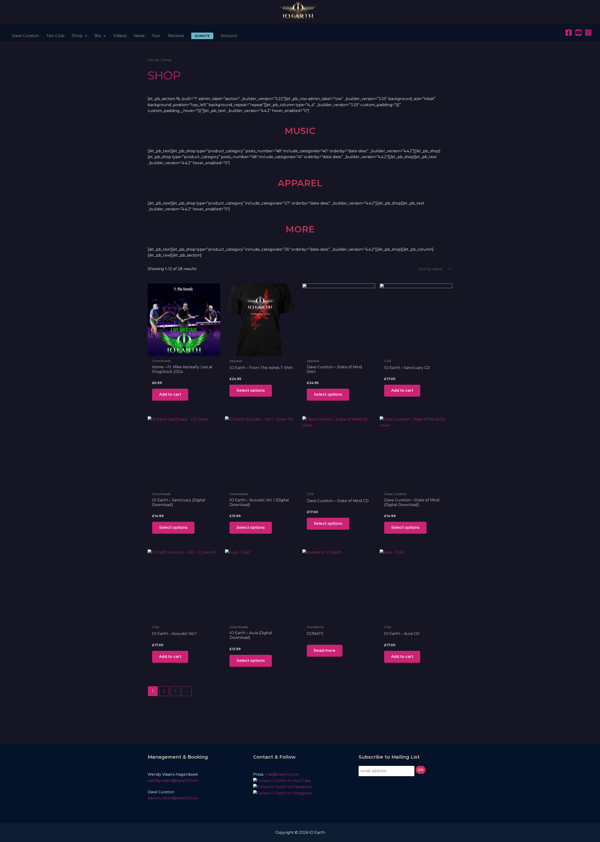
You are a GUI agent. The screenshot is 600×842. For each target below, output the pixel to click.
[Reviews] (176, 30)
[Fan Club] (55, 30)
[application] (84, 30)
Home (153, 60)
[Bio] (100, 30)
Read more (324, 650)
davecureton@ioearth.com (173, 798)
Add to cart (170, 394)
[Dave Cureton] (25, 30)
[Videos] (119, 30)
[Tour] (156, 30)
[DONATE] (202, 30)
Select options (250, 390)
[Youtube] (578, 32)
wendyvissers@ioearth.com (173, 780)
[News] (139, 30)
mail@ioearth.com (282, 774)
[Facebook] (568, 32)
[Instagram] (588, 32)
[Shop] (79, 30)
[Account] (229, 30)
